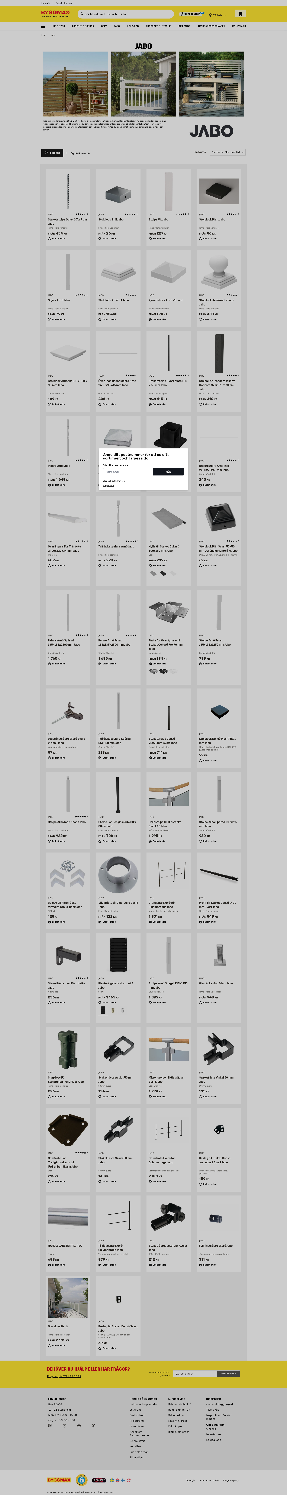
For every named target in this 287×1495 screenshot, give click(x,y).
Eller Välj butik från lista (114, 481)
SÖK (168, 471)
